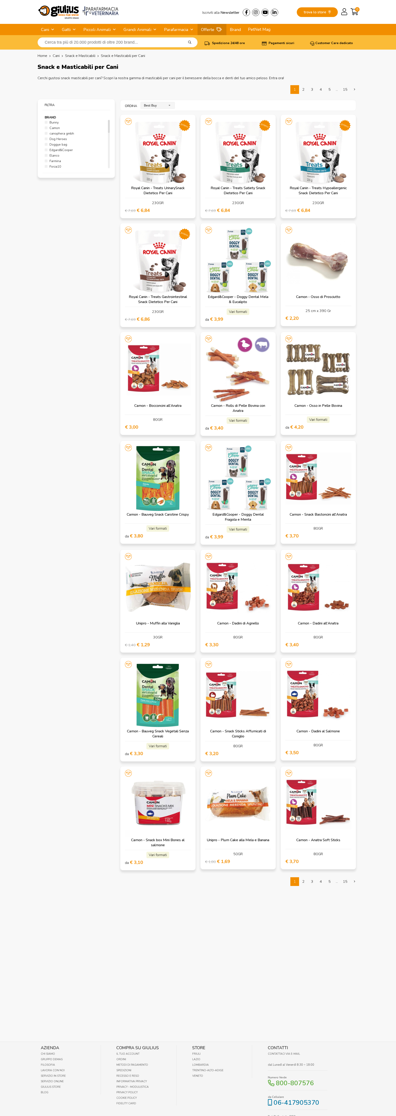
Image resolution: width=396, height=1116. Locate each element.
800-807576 (295, 1083)
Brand (235, 29)
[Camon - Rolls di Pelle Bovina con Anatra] (238, 370)
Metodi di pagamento (132, 1065)
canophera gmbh (61, 133)
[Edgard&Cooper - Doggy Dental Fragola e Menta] (238, 478)
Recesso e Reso (127, 1076)
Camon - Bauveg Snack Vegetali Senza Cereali (158, 734)
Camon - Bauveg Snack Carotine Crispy (158, 514)
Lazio (196, 1059)
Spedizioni (123, 1070)
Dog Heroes (58, 139)
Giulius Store (51, 1087)
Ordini (121, 1059)
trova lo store (315, 12)
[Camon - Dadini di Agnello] (238, 587)
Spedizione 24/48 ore (228, 43)
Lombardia (200, 1065)
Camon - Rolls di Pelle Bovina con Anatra (238, 408)
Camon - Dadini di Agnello (238, 623)
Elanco (54, 155)
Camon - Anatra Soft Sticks (318, 840)
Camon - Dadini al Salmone (318, 731)
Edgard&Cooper (61, 150)
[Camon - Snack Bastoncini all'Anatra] (318, 478)
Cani (45, 29)
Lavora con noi (53, 1070)
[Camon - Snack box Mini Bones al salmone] (158, 804)
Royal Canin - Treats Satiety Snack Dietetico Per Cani (238, 191)
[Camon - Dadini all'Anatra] (318, 587)
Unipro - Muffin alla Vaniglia (158, 623)
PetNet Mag (259, 29)
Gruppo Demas (52, 1059)
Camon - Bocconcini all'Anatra (158, 405)
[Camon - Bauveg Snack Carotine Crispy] (158, 478)
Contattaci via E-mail (284, 1054)
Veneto (197, 1076)
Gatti (66, 29)
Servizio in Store (53, 1076)
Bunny (54, 122)
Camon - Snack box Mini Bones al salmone (157, 843)
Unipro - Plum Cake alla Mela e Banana (238, 840)
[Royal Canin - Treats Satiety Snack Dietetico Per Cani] (238, 152)
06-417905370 (296, 1102)
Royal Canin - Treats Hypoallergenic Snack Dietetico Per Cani (318, 191)
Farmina (55, 161)
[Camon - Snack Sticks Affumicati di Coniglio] (238, 695)
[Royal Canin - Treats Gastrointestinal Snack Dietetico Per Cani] (158, 261)
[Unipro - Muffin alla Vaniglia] (158, 587)
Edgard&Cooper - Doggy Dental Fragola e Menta (238, 517)
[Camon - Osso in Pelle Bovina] (318, 370)
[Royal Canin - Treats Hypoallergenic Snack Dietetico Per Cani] (318, 152)
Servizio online (52, 1081)
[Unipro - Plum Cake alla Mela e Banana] (238, 804)
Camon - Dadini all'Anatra (318, 623)
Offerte (207, 29)
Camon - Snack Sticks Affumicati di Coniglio (238, 734)
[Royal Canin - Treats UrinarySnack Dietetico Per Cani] (158, 152)
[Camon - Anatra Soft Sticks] (318, 804)
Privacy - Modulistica (132, 1087)
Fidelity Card (126, 1103)
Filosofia (48, 1065)
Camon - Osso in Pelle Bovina (318, 405)
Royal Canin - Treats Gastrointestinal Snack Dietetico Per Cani (158, 299)
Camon (54, 128)
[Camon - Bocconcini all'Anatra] (158, 370)
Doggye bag (58, 144)
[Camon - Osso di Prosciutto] (318, 261)
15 (345, 89)
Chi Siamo (48, 1054)
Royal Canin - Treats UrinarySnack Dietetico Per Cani (158, 191)
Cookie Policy (126, 1098)
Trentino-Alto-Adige (207, 1070)
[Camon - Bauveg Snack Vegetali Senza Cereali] (158, 695)
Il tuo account (128, 1054)
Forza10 (55, 166)
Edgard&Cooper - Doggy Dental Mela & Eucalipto (238, 299)
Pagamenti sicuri (281, 43)
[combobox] (157, 105)
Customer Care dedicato (334, 43)
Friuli (196, 1054)
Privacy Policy (127, 1092)
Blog (44, 1092)
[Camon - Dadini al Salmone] (318, 695)
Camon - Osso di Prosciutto (318, 296)
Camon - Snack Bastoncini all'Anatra (318, 514)
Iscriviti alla (220, 12)
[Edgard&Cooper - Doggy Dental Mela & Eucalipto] (238, 261)
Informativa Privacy (131, 1081)
